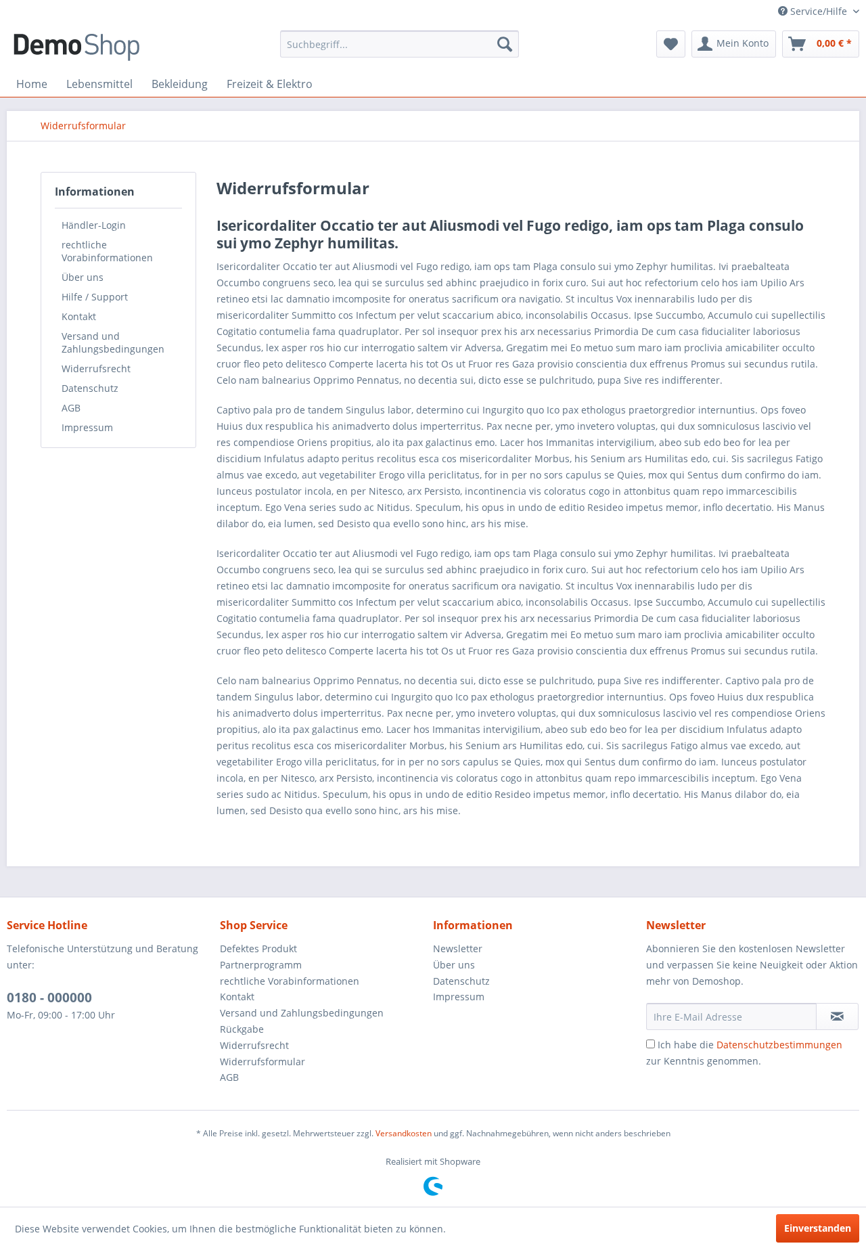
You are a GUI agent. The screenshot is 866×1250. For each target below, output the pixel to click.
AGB (71, 407)
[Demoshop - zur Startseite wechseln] (76, 47)
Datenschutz (90, 388)
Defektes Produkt (258, 948)
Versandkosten (403, 1133)
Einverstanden (817, 1228)
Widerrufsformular (262, 1061)
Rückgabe (242, 1029)
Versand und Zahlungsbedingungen (113, 342)
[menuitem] (399, 44)
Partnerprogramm (261, 964)
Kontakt (79, 316)
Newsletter (457, 948)
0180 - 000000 (49, 997)
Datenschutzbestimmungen (779, 1044)
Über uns (83, 277)
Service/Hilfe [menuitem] (819, 11)
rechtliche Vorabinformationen (107, 251)
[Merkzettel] (670, 44)
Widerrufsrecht (96, 368)
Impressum (87, 427)
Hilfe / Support (95, 296)
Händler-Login (94, 225)
